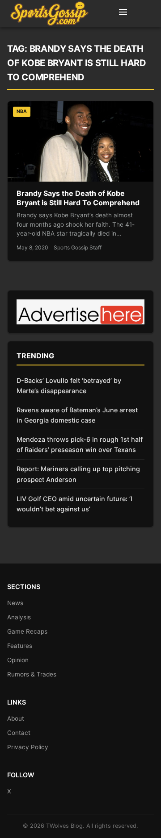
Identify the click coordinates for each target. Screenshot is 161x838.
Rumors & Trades (31, 674)
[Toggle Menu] (123, 13)
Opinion (18, 660)
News (15, 602)
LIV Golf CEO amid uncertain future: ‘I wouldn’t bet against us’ (74, 504)
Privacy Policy (27, 747)
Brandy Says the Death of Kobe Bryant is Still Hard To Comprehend (78, 198)
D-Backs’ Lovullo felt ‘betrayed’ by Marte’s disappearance (69, 385)
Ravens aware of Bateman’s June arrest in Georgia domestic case (77, 415)
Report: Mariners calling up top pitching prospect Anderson (78, 474)
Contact (18, 732)
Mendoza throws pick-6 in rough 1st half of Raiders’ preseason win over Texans (80, 444)
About (15, 718)
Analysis (19, 617)
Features (19, 645)
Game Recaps (27, 631)
